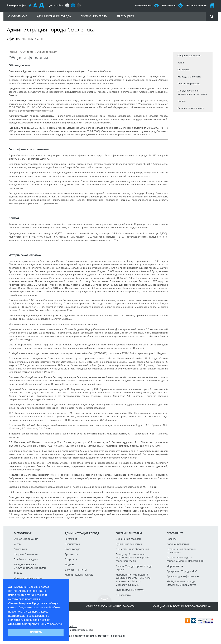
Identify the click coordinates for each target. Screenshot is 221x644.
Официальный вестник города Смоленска (182, 606)
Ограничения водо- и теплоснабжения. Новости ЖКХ (185, 559)
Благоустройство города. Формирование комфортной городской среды (132, 558)
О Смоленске (26, 52)
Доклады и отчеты (76, 569)
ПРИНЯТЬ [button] (36, 632)
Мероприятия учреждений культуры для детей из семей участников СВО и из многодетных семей (133, 579)
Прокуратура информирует (183, 576)
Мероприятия (175, 566)
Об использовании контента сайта (110, 606)
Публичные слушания (129, 544)
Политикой (15, 619)
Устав (180, 62)
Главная (13, 52)
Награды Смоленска (189, 76)
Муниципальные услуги (130, 589)
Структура (71, 559)
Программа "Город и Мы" (182, 571)
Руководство (72, 554)
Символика (183, 69)
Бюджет (69, 564)
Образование (124, 595)
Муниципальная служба (79, 574)
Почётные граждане (188, 83)
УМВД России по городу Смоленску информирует (181, 583)
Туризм (181, 101)
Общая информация (189, 55)
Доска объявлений (178, 544)
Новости (171, 538)
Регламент (71, 538)
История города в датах (190, 108)
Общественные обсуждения (132, 549)
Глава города (72, 549)
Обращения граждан (128, 538)
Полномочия (72, 544)
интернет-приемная (81, 629)
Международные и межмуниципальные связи (192, 92)
